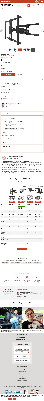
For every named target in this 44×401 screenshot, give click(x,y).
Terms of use (19, 384)
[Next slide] (42, 30)
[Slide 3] (20, 50)
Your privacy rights (22, 371)
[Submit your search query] (29, 5)
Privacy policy (22, 369)
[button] (42, 320)
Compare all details (22, 249)
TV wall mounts (18, 12)
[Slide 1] (11, 50)
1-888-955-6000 (11, 106)
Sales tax (14, 384)
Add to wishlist (20, 74)
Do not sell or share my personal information (22, 376)
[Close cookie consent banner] (42, 395)
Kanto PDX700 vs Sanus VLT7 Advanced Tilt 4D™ (31, 262)
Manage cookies (22, 373)
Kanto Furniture (5, 262)
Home (2, 12)
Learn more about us (22, 304)
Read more (5, 132)
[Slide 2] (15, 50)
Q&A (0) (10, 57)
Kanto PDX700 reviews (15, 262)
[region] (22, 320)
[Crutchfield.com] (7, 5)
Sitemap (30, 384)
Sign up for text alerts (21, 356)
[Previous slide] (1, 30)
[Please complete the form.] (28, 351)
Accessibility (25, 384)
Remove (24, 186)
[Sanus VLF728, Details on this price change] (22, 204)
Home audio (7, 12)
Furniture (12, 12)
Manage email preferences (22, 380)
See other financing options (6, 71)
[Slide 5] (29, 50)
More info (3, 86)
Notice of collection (22, 378)
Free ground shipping (5, 1)
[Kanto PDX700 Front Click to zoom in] (22, 30)
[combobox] (22, 5)
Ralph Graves (15, 158)
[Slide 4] (24, 50)
